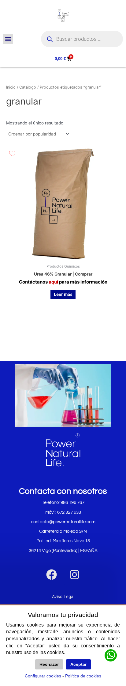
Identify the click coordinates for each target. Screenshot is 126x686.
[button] (8, 39)
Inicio (11, 87)
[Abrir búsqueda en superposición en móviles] (82, 39)
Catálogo (27, 87)
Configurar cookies (43, 675)
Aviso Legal (63, 596)
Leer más (63, 294)
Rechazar (49, 664)
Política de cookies (83, 675)
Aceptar (78, 664)
